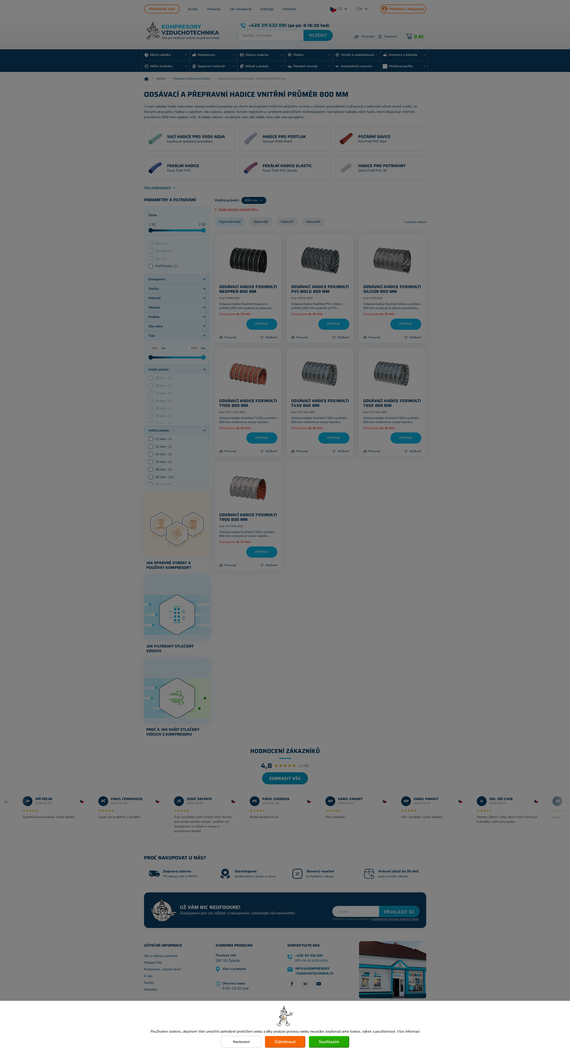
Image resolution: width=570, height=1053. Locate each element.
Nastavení (241, 1041)
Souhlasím (329, 1042)
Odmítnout (285, 1042)
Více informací (408, 1031)
